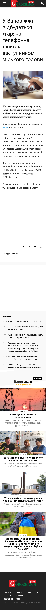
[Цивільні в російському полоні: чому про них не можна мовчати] (23, 442)
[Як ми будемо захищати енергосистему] (23, 399)
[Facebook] (23, 246)
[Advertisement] (23, 221)
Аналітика (23, 411)
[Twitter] (29, 246)
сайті (5, 127)
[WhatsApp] (40, 246)
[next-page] (25, 565)
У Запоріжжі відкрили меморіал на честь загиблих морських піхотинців (23, 499)
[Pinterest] (35, 246)
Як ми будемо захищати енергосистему (25, 321)
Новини (23, 455)
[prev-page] (19, 565)
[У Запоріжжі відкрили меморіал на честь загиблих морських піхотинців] (23, 483)
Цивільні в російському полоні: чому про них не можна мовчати (23, 459)
